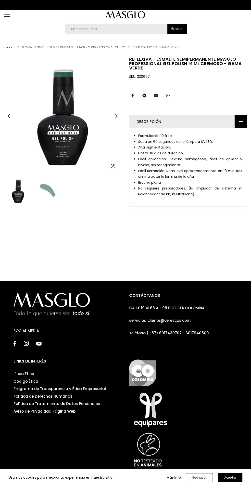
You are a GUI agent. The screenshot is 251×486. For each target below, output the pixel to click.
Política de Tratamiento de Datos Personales (56, 403)
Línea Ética (23, 373)
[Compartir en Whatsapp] (168, 95)
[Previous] (12, 116)
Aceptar (230, 477)
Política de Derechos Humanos (42, 396)
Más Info (174, 477)
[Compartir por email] (156, 95)
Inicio (8, 47)
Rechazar (199, 477)
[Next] (112, 116)
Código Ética (25, 381)
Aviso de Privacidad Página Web (44, 411)
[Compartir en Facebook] (133, 95)
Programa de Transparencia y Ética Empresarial (59, 388)
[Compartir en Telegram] (144, 95)
